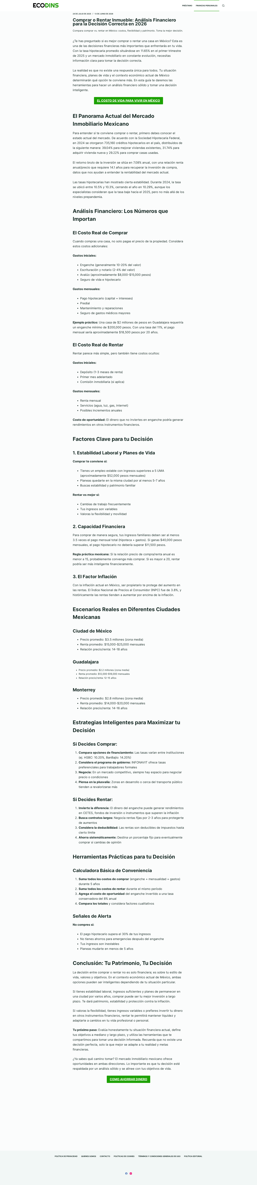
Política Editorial (193, 1156)
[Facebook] (126, 1173)
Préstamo (187, 5)
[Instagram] (131, 1173)
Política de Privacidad (66, 1156)
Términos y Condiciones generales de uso (159, 1156)
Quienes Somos (88, 1156)
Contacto (105, 1156)
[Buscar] (223, 5)
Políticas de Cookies (124, 1156)
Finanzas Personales (206, 5)
